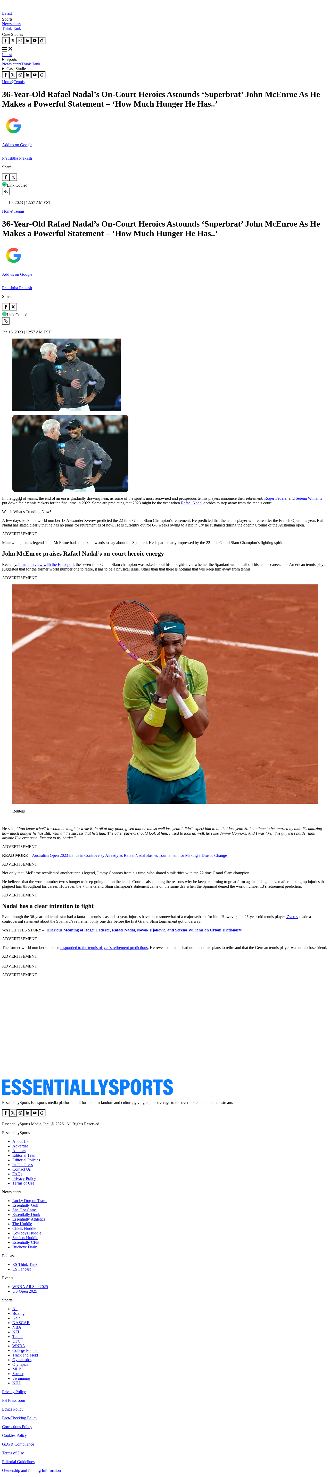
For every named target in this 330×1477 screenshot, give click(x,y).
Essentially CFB (25, 1242)
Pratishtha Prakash (17, 158)
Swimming (21, 1378)
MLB (16, 1369)
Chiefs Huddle (24, 1228)
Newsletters (11, 24)
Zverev (292, 916)
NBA (16, 1327)
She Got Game (24, 1210)
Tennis (19, 82)
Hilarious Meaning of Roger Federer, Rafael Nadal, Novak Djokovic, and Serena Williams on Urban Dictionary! (144, 930)
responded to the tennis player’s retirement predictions (104, 947)
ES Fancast (21, 1269)
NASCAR (21, 1322)
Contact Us (21, 1169)
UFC (16, 1341)
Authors (19, 1150)
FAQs (17, 1174)
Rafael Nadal (192, 503)
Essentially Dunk (26, 1214)
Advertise (20, 1146)
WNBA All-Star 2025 (30, 1286)
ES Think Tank (24, 1264)
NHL (16, 1383)
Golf (16, 1318)
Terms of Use (23, 1183)
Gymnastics (21, 1360)
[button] (15, 508)
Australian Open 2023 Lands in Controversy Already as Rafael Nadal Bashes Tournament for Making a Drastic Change (129, 855)
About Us (20, 1141)
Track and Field (25, 1355)
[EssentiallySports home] (87, 1094)
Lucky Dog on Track (29, 1200)
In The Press (22, 1164)
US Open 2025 (24, 1291)
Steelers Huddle (25, 1238)
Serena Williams (309, 498)
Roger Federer (276, 498)
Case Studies (16, 68)
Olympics (20, 1364)
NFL (16, 1332)
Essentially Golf (25, 1205)
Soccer (17, 1373)
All (15, 1309)
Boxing (18, 1313)
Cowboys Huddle (26, 1233)
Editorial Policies (26, 1160)
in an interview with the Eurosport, (46, 564)
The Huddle (22, 1224)
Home (7, 82)
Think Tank (11, 28)
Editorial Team (24, 1155)
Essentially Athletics (28, 1219)
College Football (25, 1350)
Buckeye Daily (24, 1247)
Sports (11, 59)
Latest (7, 13)
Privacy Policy (24, 1178)
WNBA (18, 1346)
